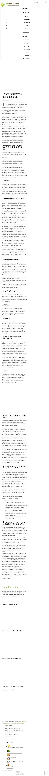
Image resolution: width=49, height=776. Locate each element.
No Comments (6, 100)
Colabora (18, 771)
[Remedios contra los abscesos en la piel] (8, 760)
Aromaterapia (27, 22)
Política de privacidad (20, 774)
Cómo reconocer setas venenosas (11, 658)
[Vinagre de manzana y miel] (9, 602)
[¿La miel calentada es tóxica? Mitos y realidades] (8, 746)
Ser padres (26, 32)
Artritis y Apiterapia (11, 757)
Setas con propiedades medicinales (12, 631)
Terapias (25, 16)
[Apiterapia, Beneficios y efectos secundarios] (8, 765)
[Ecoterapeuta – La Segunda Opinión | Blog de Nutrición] (10, 4)
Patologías (25, 8)
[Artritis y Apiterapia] (8, 756)
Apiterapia (27, 28)
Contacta (18, 772)
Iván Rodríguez (7, 578)
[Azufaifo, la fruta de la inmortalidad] (8, 751)
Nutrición (26, 12)
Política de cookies (19, 773)
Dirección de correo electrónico (12, 734)
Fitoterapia (27, 19)
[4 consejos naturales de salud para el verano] (4, 602)
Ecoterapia (27, 25)
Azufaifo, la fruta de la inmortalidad (14, 753)
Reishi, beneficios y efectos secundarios (13, 686)
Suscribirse (14, 739)
